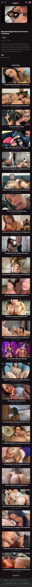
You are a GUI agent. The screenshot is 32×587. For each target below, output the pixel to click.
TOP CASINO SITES (25, 583)
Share (4, 37)
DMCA (15, 583)
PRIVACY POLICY (9, 583)
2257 (19, 583)
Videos (8, 57)
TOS (4, 583)
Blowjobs (3, 57)
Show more (16, 575)
